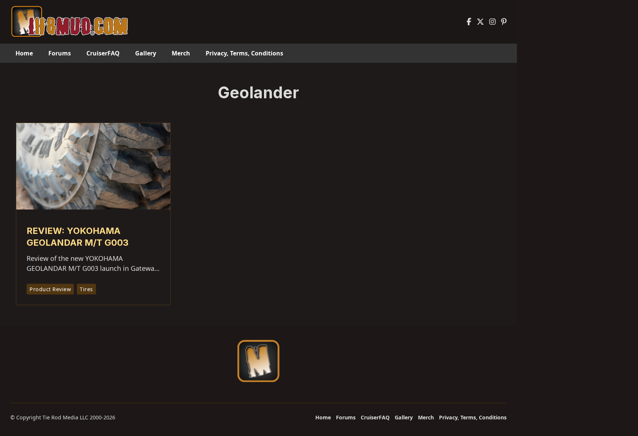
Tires (86, 289)
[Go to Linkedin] (504, 22)
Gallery (145, 53)
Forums (59, 53)
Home (24, 53)
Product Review (50, 289)
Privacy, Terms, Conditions (244, 53)
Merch (181, 53)
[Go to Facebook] (469, 22)
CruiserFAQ (103, 53)
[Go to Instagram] (492, 22)
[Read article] (93, 165)
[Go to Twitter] (480, 22)
